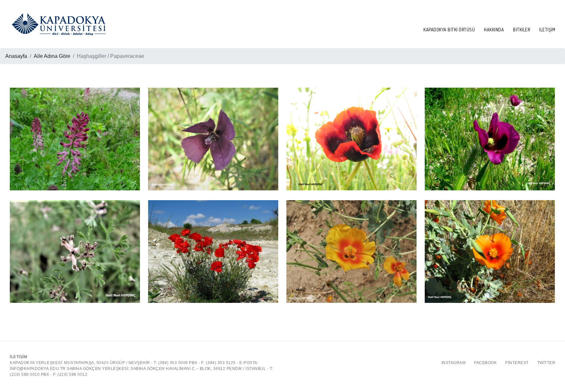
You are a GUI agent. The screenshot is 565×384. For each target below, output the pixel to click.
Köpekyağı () (351, 129)
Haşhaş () (490, 129)
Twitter (546, 362)
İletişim (547, 29)
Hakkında (494, 29)
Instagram (453, 362)
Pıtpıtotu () (213, 129)
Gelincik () (213, 241)
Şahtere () (75, 129)
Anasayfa (16, 56)
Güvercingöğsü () (75, 241)
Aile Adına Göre (52, 56)
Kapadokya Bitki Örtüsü (449, 29)
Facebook (485, 362)
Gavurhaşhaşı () (352, 233)
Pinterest (517, 362)
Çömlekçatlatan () (490, 233)
